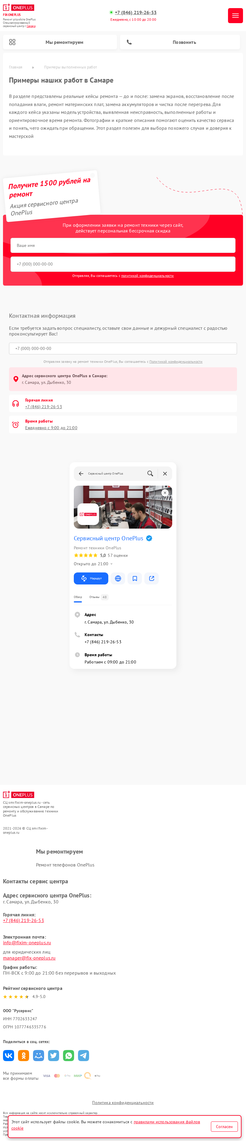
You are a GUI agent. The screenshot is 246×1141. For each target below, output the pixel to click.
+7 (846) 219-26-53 (136, 12)
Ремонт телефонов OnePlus (65, 865)
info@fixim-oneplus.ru (27, 942)
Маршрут (96, 578)
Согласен (224, 1126)
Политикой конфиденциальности (175, 361)
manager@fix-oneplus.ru (29, 958)
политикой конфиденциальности (147, 275)
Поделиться (8, 1055)
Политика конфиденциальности (123, 1102)
